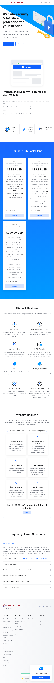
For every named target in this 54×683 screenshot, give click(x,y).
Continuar (41, 677)
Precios (9, 44)
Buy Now (14, 215)
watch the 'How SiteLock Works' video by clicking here (33, 558)
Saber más (21, 44)
